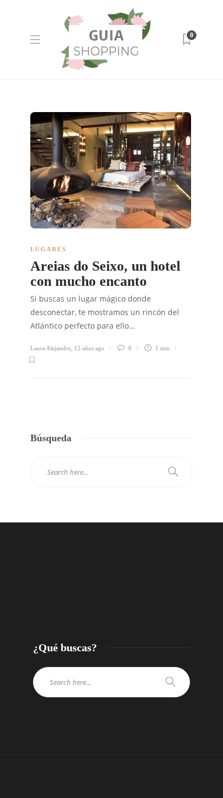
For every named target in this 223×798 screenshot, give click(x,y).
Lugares (48, 249)
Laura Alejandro (50, 348)
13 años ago (89, 348)
